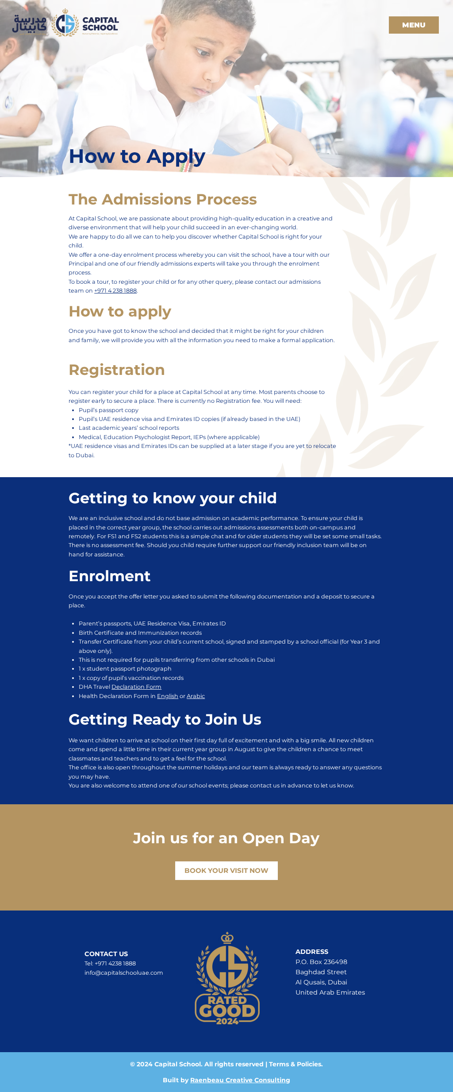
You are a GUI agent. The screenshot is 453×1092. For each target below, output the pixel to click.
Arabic (196, 696)
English (167, 696)
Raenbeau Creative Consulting (240, 1080)
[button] (414, 25)
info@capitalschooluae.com (123, 972)
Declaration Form (136, 686)
